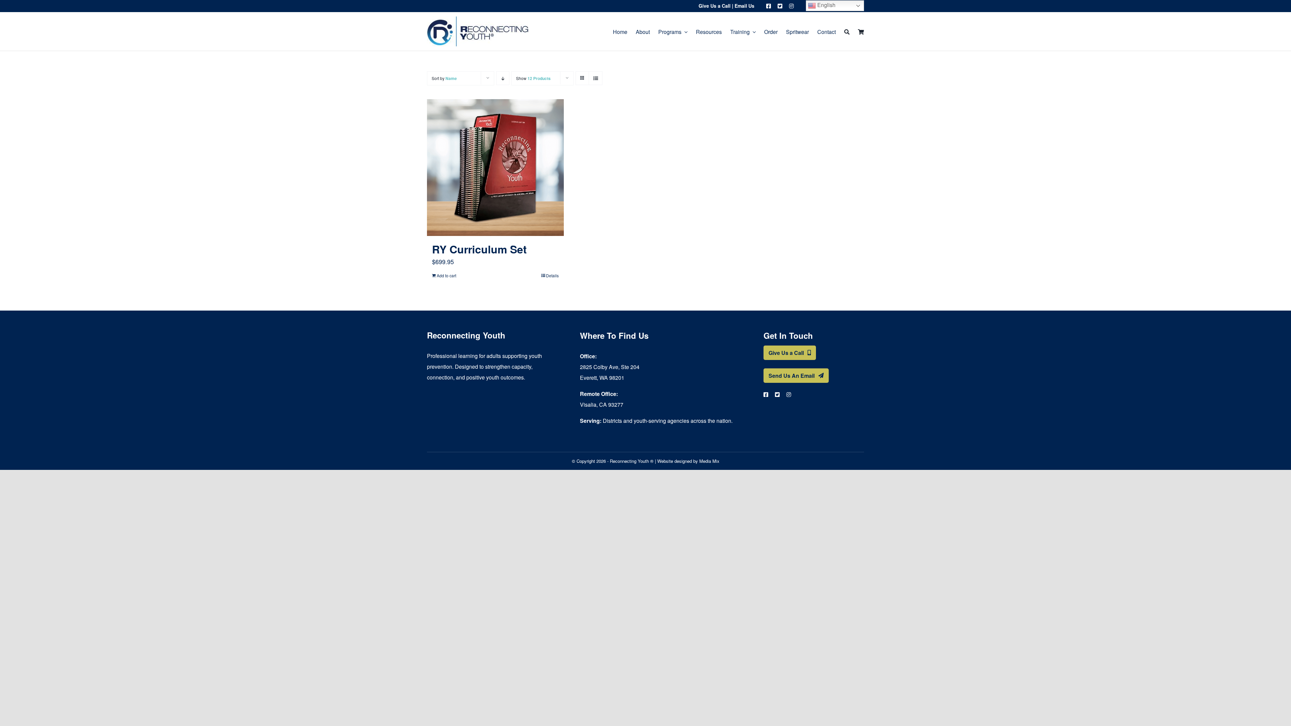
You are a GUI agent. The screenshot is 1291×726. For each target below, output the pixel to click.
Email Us (744, 5)
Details (552, 275)
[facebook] (768, 6)
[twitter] (780, 6)
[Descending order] (502, 78)
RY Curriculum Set (479, 249)
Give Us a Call (715, 5)
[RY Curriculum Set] (495, 167)
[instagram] (791, 6)
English (825, 5)
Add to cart (446, 275)
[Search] (847, 31)
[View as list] (595, 78)
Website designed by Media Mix (688, 461)
